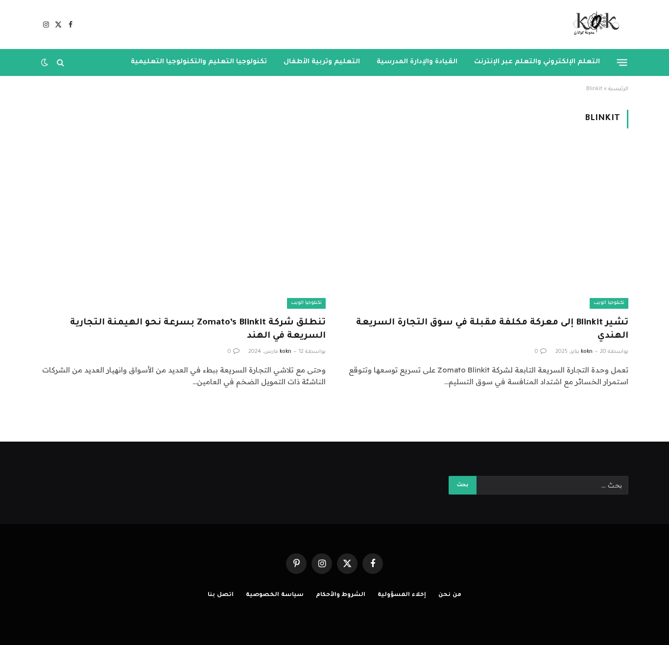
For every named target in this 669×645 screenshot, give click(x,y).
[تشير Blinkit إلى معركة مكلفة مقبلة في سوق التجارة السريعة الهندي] (485, 228)
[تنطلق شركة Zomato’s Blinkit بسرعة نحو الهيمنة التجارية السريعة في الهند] (183, 228)
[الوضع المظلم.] (45, 62)
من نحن (449, 595)
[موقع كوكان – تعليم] (593, 24)
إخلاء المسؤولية (402, 595)
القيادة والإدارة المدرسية (417, 62)
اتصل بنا (221, 595)
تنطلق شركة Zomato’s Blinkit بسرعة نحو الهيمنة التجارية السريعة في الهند (198, 329)
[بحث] (60, 62)
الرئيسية (618, 89)
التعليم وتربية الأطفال (322, 62)
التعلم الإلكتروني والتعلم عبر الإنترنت (537, 62)
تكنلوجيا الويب (609, 303)
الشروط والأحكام (341, 595)
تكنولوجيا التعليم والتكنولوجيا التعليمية (199, 62)
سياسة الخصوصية (275, 595)
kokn (587, 352)
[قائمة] (622, 62)
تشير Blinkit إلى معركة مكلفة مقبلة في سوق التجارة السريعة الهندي (492, 329)
